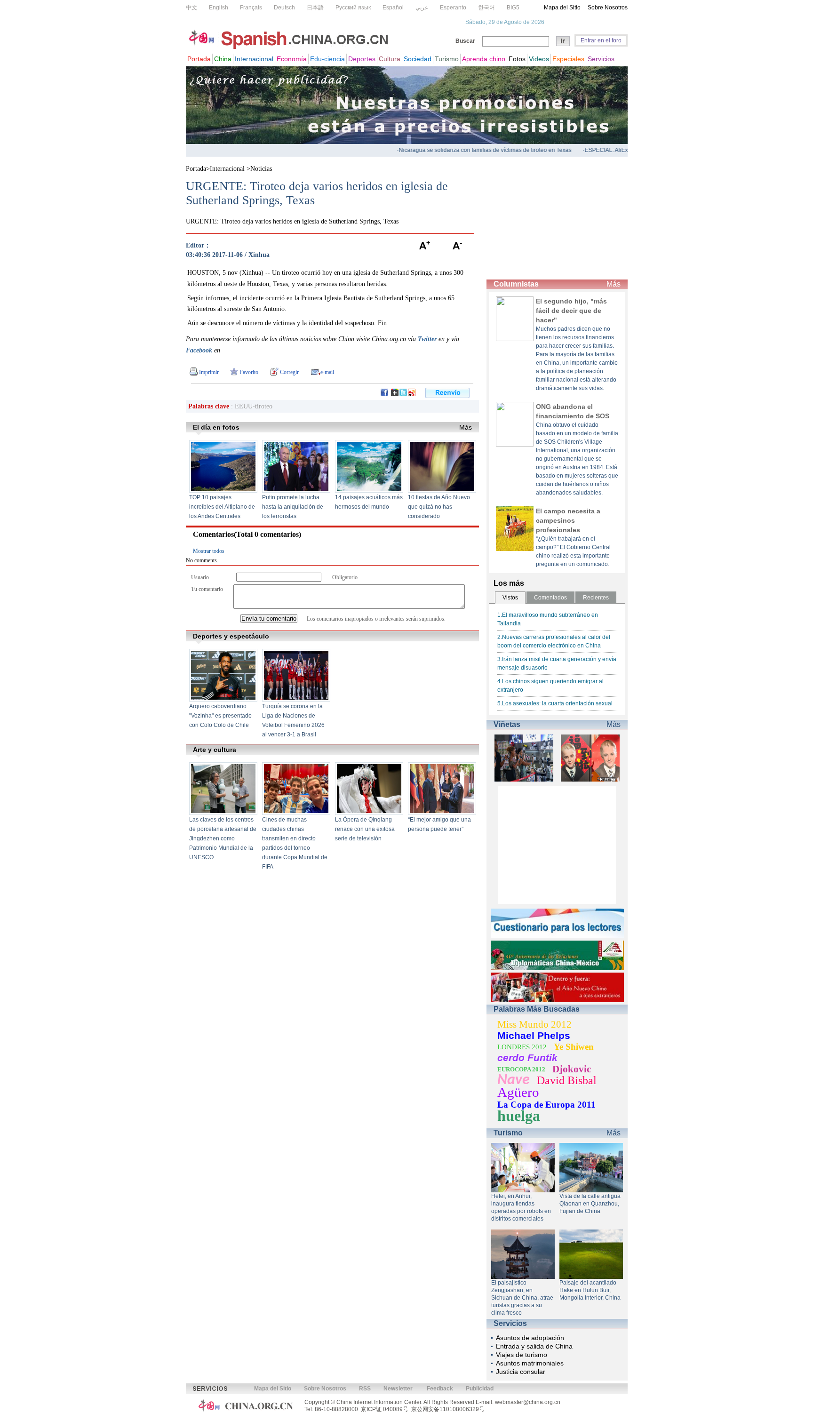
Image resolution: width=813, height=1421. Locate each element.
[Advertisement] (557, 218)
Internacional (228, 168)
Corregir (289, 372)
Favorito (248, 372)
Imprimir (209, 372)
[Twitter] (403, 394)
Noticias (261, 168)
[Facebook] (384, 394)
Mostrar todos (208, 551)
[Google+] (395, 394)
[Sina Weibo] (411, 394)
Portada (196, 168)
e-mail (327, 372)
